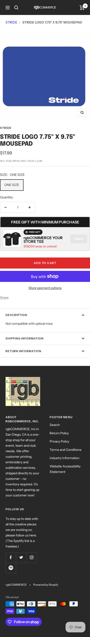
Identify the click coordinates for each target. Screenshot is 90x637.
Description (16, 315)
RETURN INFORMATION (23, 351)
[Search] (16, 8)
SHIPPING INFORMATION (25, 338)
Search (55, 425)
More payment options (45, 288)
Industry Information (64, 458)
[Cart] (82, 7)
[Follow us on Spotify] (11, 568)
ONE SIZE (11, 185)
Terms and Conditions (65, 450)
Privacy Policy (59, 441)
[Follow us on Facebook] (11, 557)
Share (4, 297)
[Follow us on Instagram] (31, 557)
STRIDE (11, 22)
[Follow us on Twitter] (21, 557)
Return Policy (59, 433)
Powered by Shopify (45, 584)
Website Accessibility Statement (65, 469)
